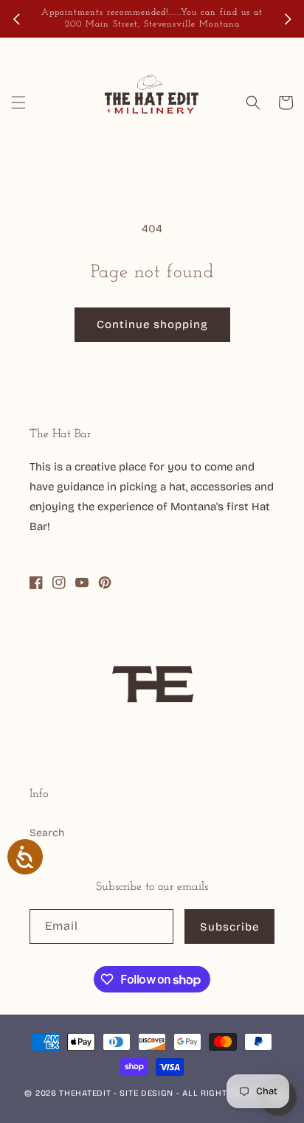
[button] (18, 102)
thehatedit (85, 1093)
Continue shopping (152, 324)
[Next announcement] (288, 19)
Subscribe (229, 926)
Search (47, 833)
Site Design (146, 1093)
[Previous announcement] (16, 19)
